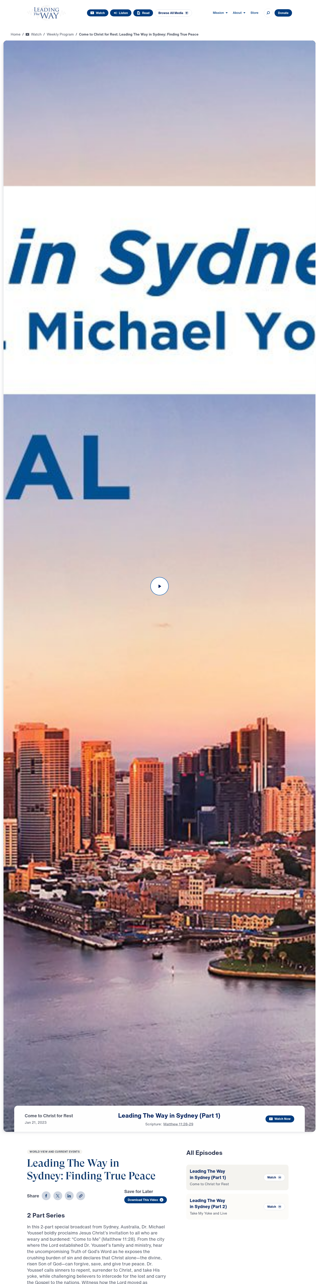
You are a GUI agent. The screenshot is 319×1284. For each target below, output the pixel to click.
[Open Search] (268, 12)
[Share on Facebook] (46, 1195)
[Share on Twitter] (57, 1195)
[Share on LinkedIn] (69, 1195)
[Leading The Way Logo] (46, 12)
